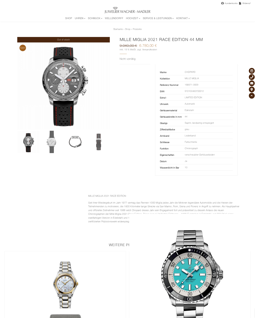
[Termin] (252, 71)
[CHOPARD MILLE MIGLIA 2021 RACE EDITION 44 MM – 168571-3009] (63, 83)
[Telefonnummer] (252, 77)
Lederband (190, 136)
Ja (186, 161)
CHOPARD (190, 72)
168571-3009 (191, 85)
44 (186, 117)
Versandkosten (149, 50)
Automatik (190, 104)
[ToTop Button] (252, 96)
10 (186, 168)
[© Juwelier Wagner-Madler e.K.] (127, 8)
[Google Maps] (252, 89)
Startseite (118, 29)
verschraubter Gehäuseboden (200, 155)
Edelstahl (189, 110)
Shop (127, 29)
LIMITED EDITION (193, 98)
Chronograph (191, 148)
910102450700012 (194, 91)
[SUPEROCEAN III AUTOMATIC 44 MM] (189, 274)
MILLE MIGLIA (192, 79)
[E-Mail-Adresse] (252, 83)
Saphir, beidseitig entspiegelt (199, 123)
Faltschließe (191, 142)
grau (187, 129)
